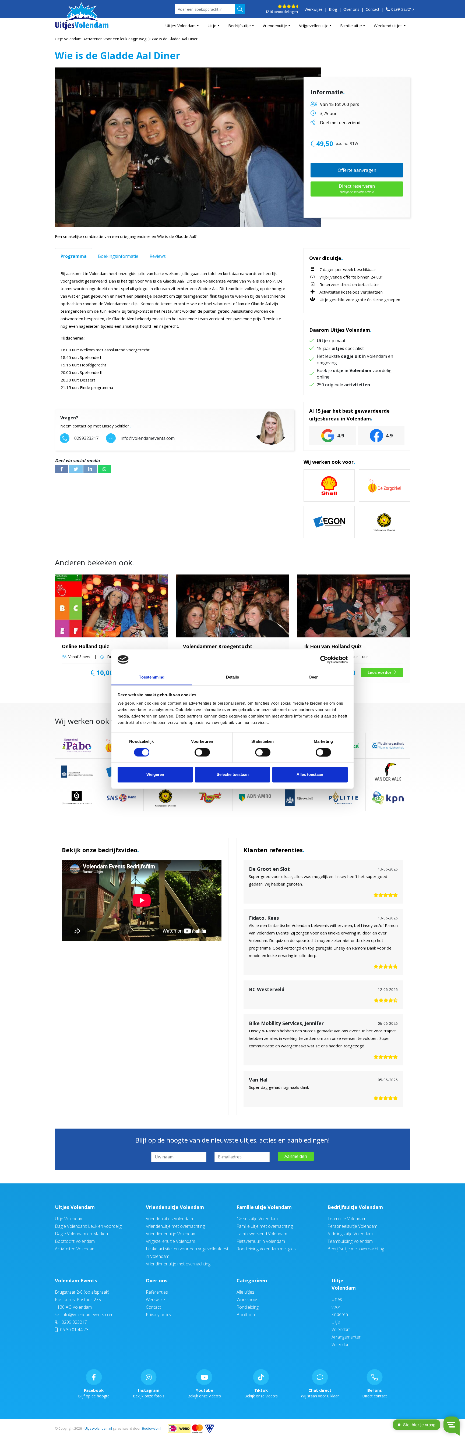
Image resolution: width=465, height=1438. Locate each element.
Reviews (158, 256)
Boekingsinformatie (118, 256)
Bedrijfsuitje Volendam (355, 1207)
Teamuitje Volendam (346, 1219)
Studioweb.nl (151, 1428)
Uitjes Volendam (180, 25)
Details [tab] (232, 677)
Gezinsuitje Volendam (257, 1219)
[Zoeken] (240, 9)
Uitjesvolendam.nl (98, 1428)
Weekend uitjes (388, 25)
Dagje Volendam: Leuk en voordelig (88, 1226)
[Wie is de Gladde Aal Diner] (188, 147)
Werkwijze (313, 9)
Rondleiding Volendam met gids (266, 1249)
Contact (372, 9)
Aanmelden (295, 1156)
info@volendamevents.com (87, 1315)
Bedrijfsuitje (239, 25)
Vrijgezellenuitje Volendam (170, 1241)
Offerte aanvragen (357, 170)
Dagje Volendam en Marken (81, 1234)
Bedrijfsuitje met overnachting (355, 1249)
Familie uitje (351, 25)
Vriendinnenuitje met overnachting (178, 1264)
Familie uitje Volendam (264, 1207)
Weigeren (155, 774)
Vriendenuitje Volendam (175, 1207)
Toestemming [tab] (151, 677)
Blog (333, 9)
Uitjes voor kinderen (340, 1306)
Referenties (157, 1292)
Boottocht (246, 1315)
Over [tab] (313, 677)
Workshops (247, 1300)
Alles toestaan (310, 774)
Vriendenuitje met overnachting (175, 1226)
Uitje (211, 25)
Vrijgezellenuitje (314, 25)
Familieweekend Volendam (262, 1234)
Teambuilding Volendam (350, 1241)
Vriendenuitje (275, 25)
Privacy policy (158, 1315)
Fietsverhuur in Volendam (261, 1241)
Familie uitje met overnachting (265, 1226)
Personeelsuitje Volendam (352, 1226)
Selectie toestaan (233, 774)
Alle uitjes (245, 1292)
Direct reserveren (357, 188)
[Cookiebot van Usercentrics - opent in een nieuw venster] (324, 659)
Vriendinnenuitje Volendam (171, 1234)
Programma (74, 256)
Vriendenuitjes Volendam (169, 1219)
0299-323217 (402, 9)
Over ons (351, 9)
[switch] (202, 752)
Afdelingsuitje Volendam (350, 1234)
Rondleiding (248, 1307)
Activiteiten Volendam (75, 1249)
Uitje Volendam (69, 1219)
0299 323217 (74, 1322)
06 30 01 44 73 (74, 1330)
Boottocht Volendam (75, 1241)
